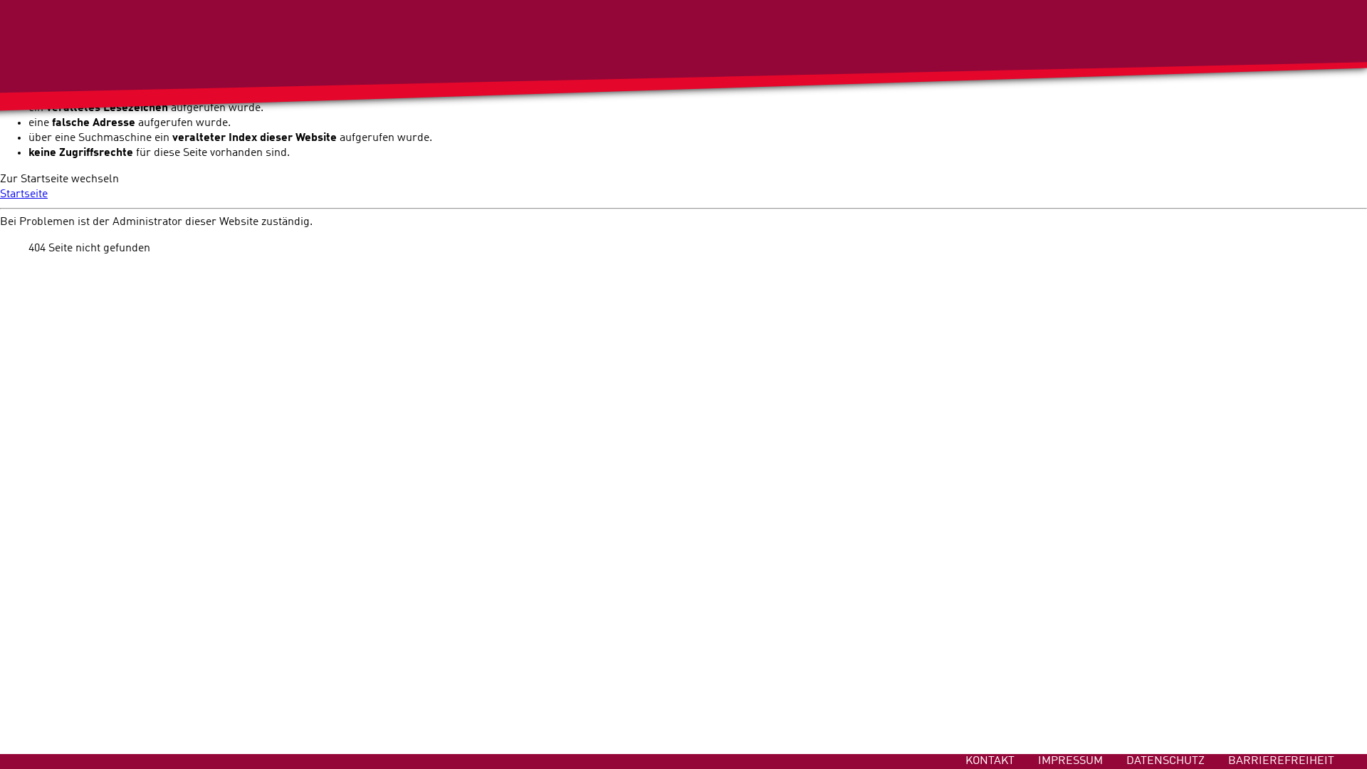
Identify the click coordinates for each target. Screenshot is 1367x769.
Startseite (24, 194)
